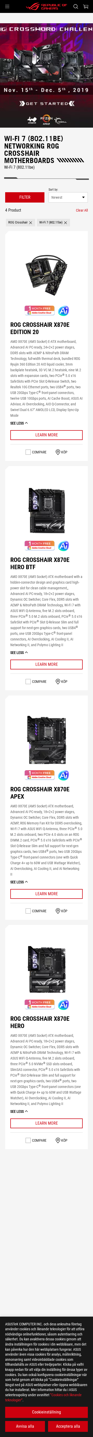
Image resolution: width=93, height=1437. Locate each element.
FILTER (24, 197)
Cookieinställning (46, 1412)
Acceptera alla (68, 1426)
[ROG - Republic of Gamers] (46, 6)
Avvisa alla (25, 1426)
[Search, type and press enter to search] (75, 6)
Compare (39, 452)
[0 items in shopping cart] (86, 6)
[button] (7, 6)
